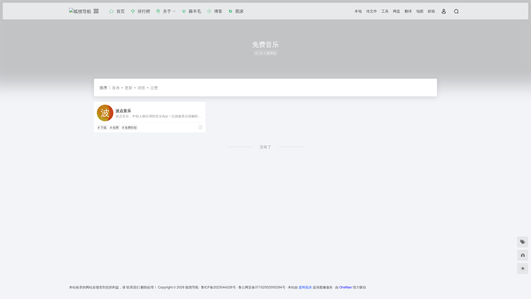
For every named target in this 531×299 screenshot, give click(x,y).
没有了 (265, 147)
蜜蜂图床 (305, 287)
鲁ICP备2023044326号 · (219, 287)
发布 (116, 87)
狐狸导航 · (193, 287)
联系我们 (133, 287)
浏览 (141, 87)
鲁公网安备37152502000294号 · (263, 287)
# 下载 (102, 127)
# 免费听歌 (129, 127)
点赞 (154, 87)
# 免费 (114, 127)
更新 (128, 87)
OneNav (345, 287)
